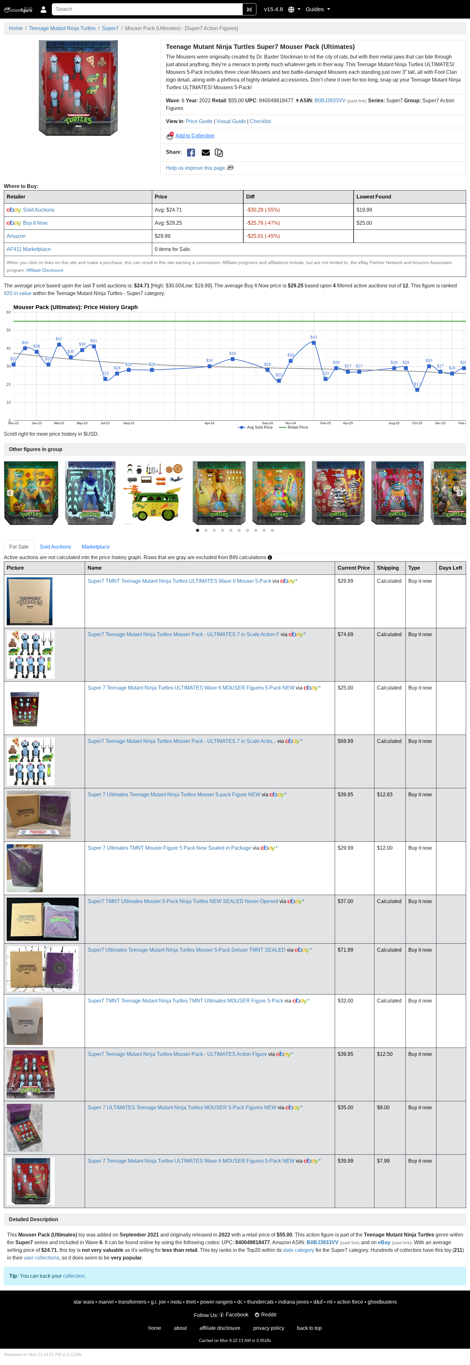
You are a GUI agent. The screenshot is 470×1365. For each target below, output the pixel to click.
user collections (41, 1257)
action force (350, 1302)
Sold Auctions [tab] (55, 547)
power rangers (216, 1302)
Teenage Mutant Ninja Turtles (62, 28)
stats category (298, 1250)
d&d (318, 1302)
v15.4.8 (273, 9)
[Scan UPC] (249, 9)
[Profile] (43, 9)
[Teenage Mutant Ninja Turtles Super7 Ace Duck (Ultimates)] (219, 492)
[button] (294, 9)
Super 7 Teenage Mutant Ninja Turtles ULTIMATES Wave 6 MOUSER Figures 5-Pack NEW (191, 687)
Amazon (16, 236)
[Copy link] (219, 152)
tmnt (191, 1302)
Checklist (260, 121)
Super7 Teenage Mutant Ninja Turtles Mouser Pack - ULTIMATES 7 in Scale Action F (183, 634)
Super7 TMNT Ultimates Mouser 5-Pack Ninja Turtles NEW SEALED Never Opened (183, 901)
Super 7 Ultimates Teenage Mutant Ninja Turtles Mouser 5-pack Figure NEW (174, 794)
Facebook (237, 1314)
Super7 (110, 28)
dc (240, 1302)
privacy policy (268, 1328)
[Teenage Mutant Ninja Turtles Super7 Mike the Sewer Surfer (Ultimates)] (278, 492)
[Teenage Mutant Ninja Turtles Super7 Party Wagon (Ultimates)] (154, 492)
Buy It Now (35, 223)
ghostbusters (382, 1302)
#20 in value (18, 293)
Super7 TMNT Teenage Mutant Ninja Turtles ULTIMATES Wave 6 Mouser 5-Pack (179, 581)
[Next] (460, 493)
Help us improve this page (196, 168)
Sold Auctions (38, 210)
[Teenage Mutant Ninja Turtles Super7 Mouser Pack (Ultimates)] (78, 87)
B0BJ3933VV (330, 100)
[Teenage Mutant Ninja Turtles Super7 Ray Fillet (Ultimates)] (31, 492)
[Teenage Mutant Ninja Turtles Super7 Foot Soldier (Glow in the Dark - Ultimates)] (90, 492)
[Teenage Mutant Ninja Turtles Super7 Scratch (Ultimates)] (338, 492)
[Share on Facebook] (191, 152)
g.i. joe (158, 1302)
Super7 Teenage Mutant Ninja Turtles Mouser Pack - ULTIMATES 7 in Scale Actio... (182, 741)
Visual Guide (231, 121)
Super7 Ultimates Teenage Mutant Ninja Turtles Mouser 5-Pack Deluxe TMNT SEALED (187, 950)
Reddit (268, 1314)
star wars (84, 1302)
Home (16, 28)
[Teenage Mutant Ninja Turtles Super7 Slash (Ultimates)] (397, 492)
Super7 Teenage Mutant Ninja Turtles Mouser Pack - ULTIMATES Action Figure (177, 1054)
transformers (132, 1302)
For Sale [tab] (19, 547)
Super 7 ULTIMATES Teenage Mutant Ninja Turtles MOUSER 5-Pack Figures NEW (182, 1107)
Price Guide (199, 121)
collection (74, 1276)
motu (176, 1302)
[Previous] (10, 493)
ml (330, 1302)
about (180, 1328)
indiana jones (293, 1302)
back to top (309, 1328)
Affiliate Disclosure (44, 270)
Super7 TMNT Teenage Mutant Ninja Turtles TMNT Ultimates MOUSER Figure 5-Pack (185, 1000)
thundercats (260, 1302)
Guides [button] (315, 9)
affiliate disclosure (220, 1328)
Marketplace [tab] (96, 547)
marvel (106, 1302)
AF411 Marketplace (29, 249)
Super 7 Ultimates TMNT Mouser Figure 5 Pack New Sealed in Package (169, 848)
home (154, 1328)
